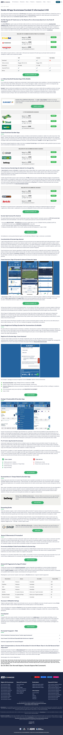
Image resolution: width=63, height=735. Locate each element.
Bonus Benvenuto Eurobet (40, 341)
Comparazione (38, 1)
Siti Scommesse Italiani (5, 684)
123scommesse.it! (20, 649)
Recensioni (22, 1)
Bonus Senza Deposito (21, 690)
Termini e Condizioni (28, 704)
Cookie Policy (36, 704)
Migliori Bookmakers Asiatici (38, 687)
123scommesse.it (25, 719)
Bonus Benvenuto (20, 684)
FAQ (33, 694)
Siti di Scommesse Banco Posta (54, 687)
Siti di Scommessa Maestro (53, 688)
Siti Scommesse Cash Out (6, 690)
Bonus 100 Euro (20, 693)
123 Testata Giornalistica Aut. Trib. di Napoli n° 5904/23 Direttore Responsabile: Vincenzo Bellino (31, 703)
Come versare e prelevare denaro (55, 684)
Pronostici (32, 1)
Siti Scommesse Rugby (5, 694)
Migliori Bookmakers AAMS (37, 684)
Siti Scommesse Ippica (5, 693)
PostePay (11, 570)
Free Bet (18, 685)
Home (2, 6)
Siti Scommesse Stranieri (6, 699)
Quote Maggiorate (20, 691)
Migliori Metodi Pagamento (53, 685)
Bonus (27, 1)
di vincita (31, 723)
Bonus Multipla (20, 687)
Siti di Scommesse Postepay (54, 696)
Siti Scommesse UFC (5, 697)
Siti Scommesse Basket (6, 691)
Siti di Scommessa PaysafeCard (54, 694)
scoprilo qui (50, 29)
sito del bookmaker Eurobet (21, 183)
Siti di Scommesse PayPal (53, 693)
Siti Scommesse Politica (6, 688)
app (4, 6)
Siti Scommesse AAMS (5, 685)
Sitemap (34, 695)
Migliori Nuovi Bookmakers (37, 685)
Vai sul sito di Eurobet (8, 382)
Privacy (32, 704)
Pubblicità (34, 697)
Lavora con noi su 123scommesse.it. (49, 652)
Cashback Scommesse (21, 688)
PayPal (6, 570)
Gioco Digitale (43, 99)
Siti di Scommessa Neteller (53, 691)
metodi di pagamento (20, 567)
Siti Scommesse (15, 1)
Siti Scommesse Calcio (5, 687)
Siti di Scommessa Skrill (53, 697)
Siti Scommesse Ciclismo (6, 696)
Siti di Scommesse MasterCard (54, 690)
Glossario (34, 698)
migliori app (36, 617)
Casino (48, 1)
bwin (38, 99)
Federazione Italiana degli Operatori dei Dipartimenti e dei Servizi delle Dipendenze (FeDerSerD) (33, 718)
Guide (44, 1)
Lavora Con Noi (35, 692)
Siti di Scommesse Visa (53, 699)
